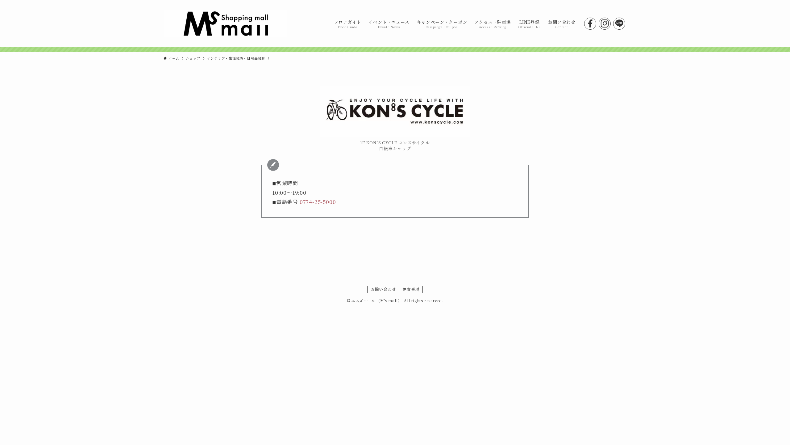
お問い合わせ (383, 289)
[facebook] (590, 24)
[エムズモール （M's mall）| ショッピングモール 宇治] (225, 23)
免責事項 (410, 289)
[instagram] (605, 24)
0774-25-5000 (318, 202)
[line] (619, 24)
